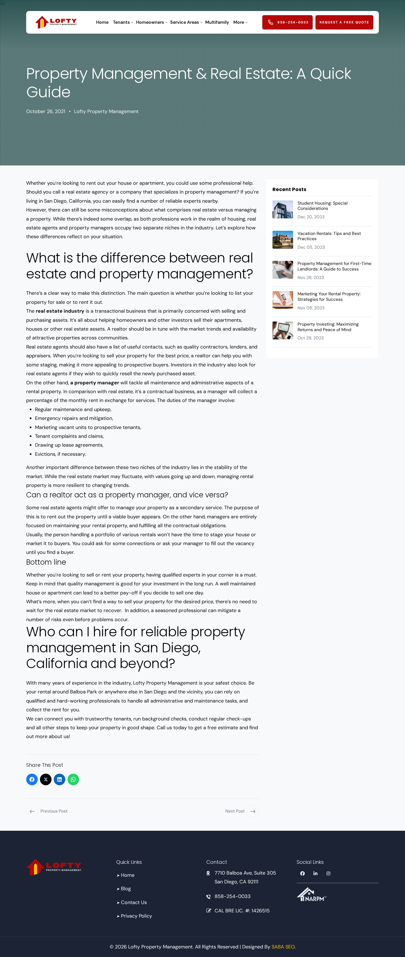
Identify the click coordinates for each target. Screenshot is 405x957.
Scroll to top (12, 479)
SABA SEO (283, 946)
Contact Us (131, 902)
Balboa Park (83, 691)
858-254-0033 (233, 896)
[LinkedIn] (59, 779)
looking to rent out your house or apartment (113, 183)
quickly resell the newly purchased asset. (149, 373)
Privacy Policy (134, 916)
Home (102, 22)
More (238, 22)
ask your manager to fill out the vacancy (208, 543)
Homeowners (150, 22)
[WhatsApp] (73, 779)
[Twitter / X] (46, 779)
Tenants (121, 22)
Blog (123, 888)
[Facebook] (32, 779)
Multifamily (217, 22)
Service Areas (184, 22)
